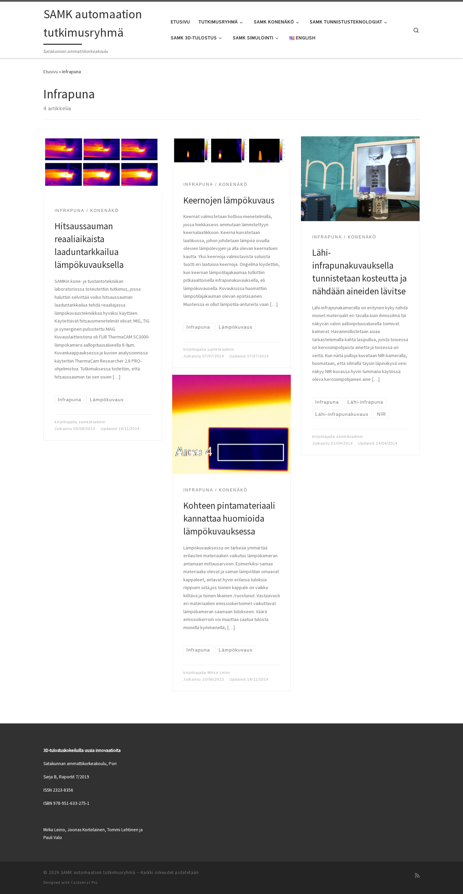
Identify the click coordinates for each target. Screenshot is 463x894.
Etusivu (50, 72)
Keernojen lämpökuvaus (229, 200)
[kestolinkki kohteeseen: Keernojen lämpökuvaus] (231, 152)
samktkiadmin (92, 422)
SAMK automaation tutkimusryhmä (98, 872)
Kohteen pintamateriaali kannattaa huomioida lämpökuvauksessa (229, 518)
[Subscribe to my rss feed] (417, 875)
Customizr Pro (84, 882)
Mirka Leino (218, 672)
